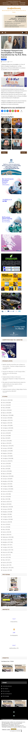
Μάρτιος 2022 (6, 534)
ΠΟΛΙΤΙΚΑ (4, 59)
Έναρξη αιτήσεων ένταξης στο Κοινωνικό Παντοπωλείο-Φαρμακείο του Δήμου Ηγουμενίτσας (14, 377)
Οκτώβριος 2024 (6, 455)
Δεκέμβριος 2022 (6, 511)
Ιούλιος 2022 (5, 524)
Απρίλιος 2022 (6, 532)
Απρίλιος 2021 (6, 562)
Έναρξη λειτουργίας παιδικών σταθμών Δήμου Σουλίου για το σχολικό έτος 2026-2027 (15, 390)
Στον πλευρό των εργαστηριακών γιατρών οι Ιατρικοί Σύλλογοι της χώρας (24, 152)
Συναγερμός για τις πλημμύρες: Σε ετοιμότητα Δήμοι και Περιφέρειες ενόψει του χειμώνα (13, 604)
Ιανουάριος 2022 (6, 539)
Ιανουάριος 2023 (6, 509)
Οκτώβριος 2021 (6, 547)
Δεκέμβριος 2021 (6, 542)
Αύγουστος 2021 (6, 552)
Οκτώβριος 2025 (6, 425)
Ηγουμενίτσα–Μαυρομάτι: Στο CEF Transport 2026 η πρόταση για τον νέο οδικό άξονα (14, 372)
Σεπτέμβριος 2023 (7, 488)
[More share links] (18, 111)
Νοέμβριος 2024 (6, 453)
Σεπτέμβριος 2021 (7, 549)
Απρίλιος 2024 (6, 471)
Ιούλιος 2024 (5, 463)
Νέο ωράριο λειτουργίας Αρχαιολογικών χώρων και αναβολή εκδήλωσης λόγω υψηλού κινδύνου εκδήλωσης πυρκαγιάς (14, 384)
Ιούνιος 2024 (5, 466)
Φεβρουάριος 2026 (7, 415)
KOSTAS (11, 61)
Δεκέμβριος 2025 (6, 420)
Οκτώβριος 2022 (6, 516)
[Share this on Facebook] (2, 111)
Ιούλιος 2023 (5, 494)
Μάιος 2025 (5, 438)
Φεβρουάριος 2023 (7, 506)
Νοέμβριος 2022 (6, 514)
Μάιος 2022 (5, 529)
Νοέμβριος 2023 (6, 483)
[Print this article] (13, 111)
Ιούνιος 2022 (5, 527)
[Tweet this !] (5, 111)
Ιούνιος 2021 (5, 557)
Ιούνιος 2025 (5, 435)
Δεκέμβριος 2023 (6, 481)
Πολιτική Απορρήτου (7, 4)
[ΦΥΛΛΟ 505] (11, 589)
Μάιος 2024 (5, 468)
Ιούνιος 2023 (5, 496)
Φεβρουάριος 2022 (7, 537)
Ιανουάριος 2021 (6, 570)
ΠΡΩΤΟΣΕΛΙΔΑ (22, 2)
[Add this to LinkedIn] (7, 111)
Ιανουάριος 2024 (6, 478)
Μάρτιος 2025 (6, 443)
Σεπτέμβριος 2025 (7, 428)
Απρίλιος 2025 (6, 440)
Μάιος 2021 (5, 560)
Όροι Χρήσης (22, 4)
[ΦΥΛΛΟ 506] (16, 589)
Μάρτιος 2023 (6, 504)
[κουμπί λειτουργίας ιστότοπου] (23, 32)
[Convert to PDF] (15, 111)
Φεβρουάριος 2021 (7, 567)
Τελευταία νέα (5, 2)
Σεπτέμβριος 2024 (7, 458)
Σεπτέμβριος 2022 (7, 519)
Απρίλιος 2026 (6, 410)
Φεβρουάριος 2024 (7, 476)
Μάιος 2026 (5, 407)
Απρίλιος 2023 (6, 501)
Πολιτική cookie (15, 4)
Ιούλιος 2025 (5, 433)
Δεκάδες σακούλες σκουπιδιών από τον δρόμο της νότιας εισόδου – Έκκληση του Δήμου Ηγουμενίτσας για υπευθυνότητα (14, 366)
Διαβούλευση (14, 8)
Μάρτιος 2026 (6, 412)
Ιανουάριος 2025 (6, 448)
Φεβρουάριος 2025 (7, 445)
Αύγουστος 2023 (6, 491)
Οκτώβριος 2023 (6, 486)
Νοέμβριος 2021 (6, 544)
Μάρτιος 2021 (6, 565)
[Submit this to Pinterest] (10, 111)
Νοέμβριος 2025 (6, 422)
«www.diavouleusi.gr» (14, 2)
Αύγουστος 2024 (6, 461)
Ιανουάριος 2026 (6, 417)
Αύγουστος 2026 (6, 400)
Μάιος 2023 (5, 499)
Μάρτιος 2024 (6, 473)
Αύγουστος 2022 (6, 521)
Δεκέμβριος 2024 (6, 450)
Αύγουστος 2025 (6, 430)
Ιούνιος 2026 (5, 405)
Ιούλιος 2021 (5, 554)
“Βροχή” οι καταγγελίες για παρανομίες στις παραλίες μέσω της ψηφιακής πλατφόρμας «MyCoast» (5, 152)
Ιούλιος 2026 (5, 402)
